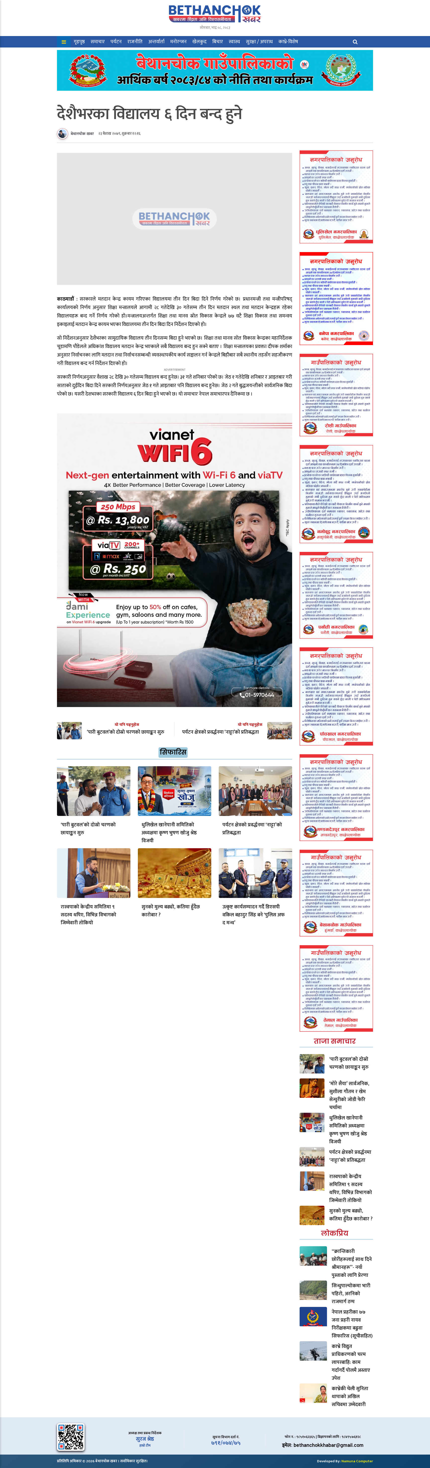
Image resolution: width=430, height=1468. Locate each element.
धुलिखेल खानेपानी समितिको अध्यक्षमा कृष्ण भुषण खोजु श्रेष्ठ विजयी (169, 833)
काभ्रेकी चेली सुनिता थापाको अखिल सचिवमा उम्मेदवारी (350, 1396)
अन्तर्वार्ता (156, 42)
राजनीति (135, 42)
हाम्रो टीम (145, 1445)
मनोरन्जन (178, 42)
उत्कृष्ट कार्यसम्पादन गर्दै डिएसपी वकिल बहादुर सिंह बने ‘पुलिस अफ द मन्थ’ (253, 915)
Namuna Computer (357, 1461)
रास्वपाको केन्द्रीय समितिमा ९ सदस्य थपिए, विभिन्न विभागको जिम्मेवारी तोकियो (88, 915)
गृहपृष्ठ (79, 42)
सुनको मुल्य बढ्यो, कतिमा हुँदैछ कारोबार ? (171, 911)
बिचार (217, 42)
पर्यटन (116, 42)
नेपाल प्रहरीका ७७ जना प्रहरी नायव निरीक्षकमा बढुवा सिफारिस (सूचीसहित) (352, 1324)
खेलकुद (199, 42)
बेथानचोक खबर (82, 134)
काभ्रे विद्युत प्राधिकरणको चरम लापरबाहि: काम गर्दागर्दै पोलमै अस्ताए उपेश (351, 1362)
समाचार (98, 42)
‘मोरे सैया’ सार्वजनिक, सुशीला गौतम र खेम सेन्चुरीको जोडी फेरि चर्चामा (349, 1095)
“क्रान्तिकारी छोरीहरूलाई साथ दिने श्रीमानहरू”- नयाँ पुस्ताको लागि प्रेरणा (352, 1263)
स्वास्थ (234, 42)
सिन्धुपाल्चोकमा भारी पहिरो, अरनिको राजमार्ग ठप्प (351, 1294)
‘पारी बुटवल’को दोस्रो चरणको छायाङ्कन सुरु (88, 829)
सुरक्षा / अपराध (259, 42)
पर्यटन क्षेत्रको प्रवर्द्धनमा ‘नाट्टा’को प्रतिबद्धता (252, 829)
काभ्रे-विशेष (288, 42)
